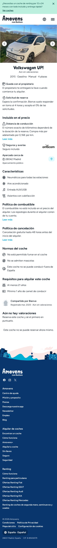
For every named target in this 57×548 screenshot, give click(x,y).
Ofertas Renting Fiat (12, 482)
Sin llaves (7, 451)
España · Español (17, 532)
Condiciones (8, 522)
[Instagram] (10, 380)
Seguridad (7, 460)
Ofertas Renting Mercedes (15, 500)
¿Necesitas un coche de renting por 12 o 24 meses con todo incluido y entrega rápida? (23, 7)
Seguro (5, 455)
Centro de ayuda (10, 393)
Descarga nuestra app (12, 406)
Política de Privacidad (27, 522)
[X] (15, 380)
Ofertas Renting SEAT (13, 487)
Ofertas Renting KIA (12, 496)
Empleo (6, 415)
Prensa (5, 402)
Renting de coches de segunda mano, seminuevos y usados (27, 506)
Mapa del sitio (9, 526)
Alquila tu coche (10, 446)
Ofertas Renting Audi (12, 491)
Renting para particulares (14, 478)
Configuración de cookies (30, 526)
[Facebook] (4, 380)
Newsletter (8, 411)
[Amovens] (12, 19)
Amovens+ (7, 442)
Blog (4, 420)
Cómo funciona (9, 438)
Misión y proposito (11, 397)
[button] (53, 7)
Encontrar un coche (11, 433)
